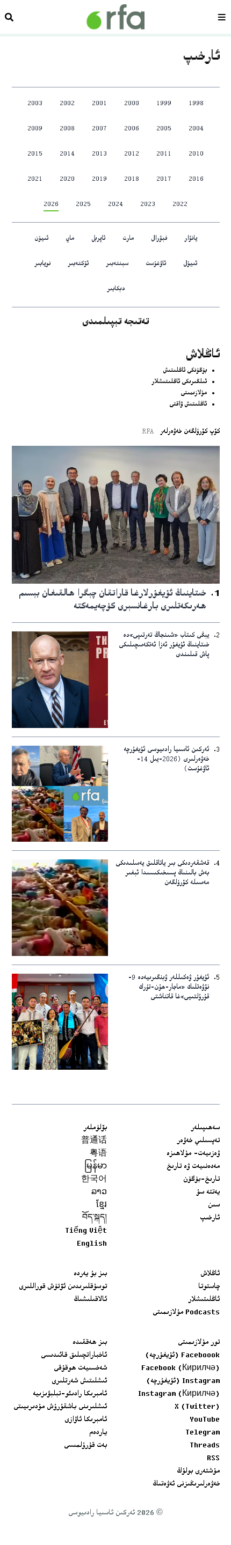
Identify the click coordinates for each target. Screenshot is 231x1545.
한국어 (94, 1179)
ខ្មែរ (101, 1205)
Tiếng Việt (86, 1231)
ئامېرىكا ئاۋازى (85, 1420)
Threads (205, 1445)
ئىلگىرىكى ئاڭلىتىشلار (179, 382)
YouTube (205, 1420)
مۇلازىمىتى (194, 393)
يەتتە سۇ (208, 1192)
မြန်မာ (95, 1166)
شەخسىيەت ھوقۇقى (80, 1368)
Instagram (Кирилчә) (179, 1394)
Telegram (202, 1433)
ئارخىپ (210, 1218)
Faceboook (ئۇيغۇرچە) (182, 1355)
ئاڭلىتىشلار (204, 1299)
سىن (214, 1205)
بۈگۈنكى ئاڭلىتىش (185, 371)
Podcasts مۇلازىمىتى (186, 1312)
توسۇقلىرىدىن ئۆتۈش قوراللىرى (63, 1287)
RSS (213, 1458)
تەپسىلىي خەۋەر (198, 1141)
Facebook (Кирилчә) (180, 1368)
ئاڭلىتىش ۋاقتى (188, 404)
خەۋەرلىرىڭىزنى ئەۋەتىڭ (186, 1484)
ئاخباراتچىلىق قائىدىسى (74, 1355)
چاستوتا (209, 1287)
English (92, 1244)
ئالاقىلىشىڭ (90, 1299)
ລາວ (99, 1192)
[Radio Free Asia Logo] (115, 17)
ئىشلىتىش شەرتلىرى (79, 1381)
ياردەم (98, 1433)
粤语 (98, 1154)
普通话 (94, 1141)
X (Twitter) (197, 1407)
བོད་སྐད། (94, 1218)
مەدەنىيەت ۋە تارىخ (193, 1166)
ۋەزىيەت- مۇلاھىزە (193, 1154)
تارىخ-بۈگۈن (201, 1179)
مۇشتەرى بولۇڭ (198, 1471)
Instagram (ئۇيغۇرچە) (183, 1381)
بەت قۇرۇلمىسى (85, 1445)
